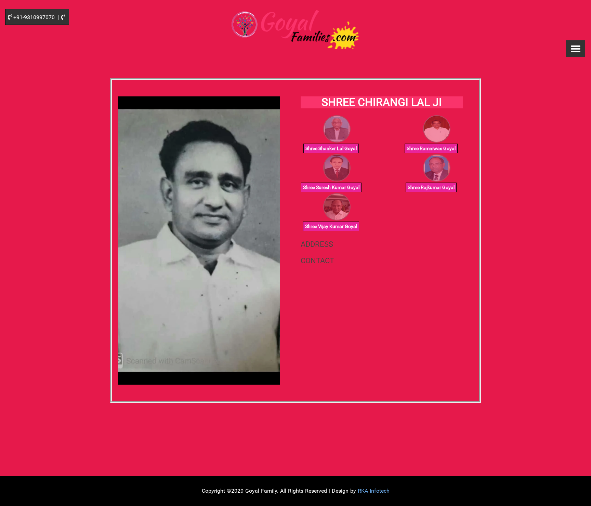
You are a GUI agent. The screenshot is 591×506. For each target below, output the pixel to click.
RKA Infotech (374, 491)
